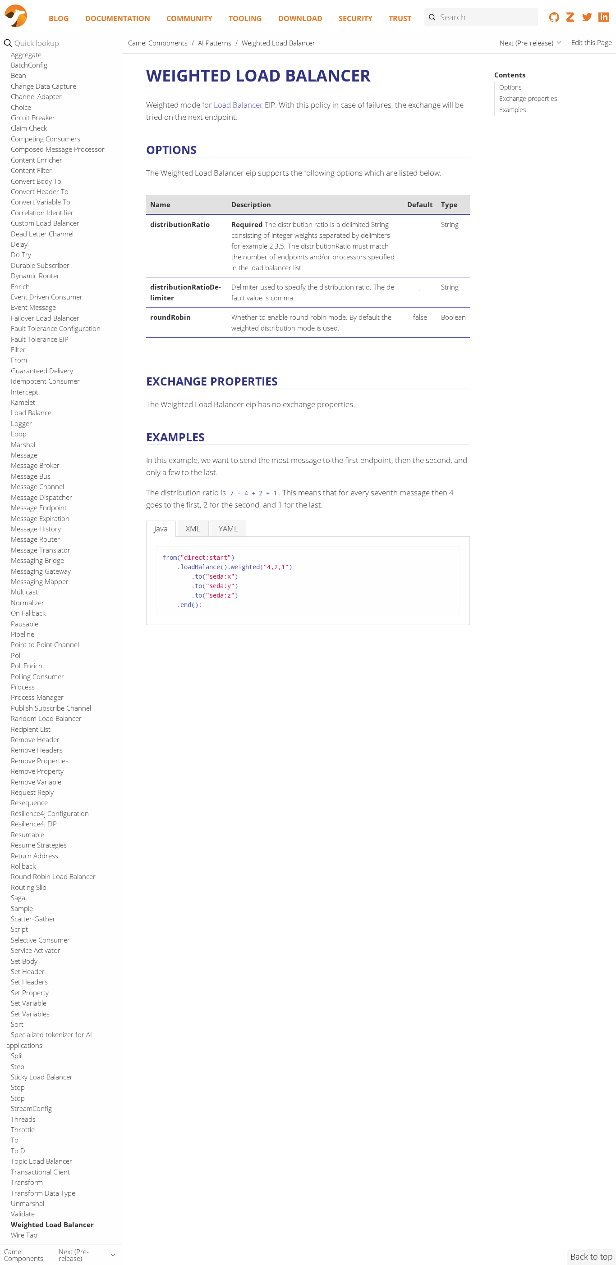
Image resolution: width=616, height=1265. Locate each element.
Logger (21, 423)
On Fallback (28, 613)
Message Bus (31, 476)
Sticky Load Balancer (42, 1077)
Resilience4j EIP (34, 824)
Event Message (33, 308)
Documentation (117, 18)
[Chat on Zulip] (570, 19)
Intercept (24, 392)
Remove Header (35, 739)
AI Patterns (214, 42)
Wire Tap (24, 1235)
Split (17, 1056)
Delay (19, 244)
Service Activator (35, 951)
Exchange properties (528, 99)
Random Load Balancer (46, 719)
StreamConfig (31, 1109)
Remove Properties (40, 761)
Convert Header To (40, 191)
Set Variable (28, 1003)
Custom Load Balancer (45, 223)
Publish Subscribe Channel (51, 708)
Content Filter (31, 171)
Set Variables (30, 1014)
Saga (18, 898)
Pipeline (22, 634)
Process (23, 687)
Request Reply (32, 792)
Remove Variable (36, 782)
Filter (18, 349)
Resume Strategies (39, 845)
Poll (16, 655)
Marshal (23, 444)
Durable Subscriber (40, 265)
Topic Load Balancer (41, 1161)
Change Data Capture (43, 86)
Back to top (591, 1256)
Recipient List (31, 729)
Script (19, 929)
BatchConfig (29, 65)
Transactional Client (40, 1172)
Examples (512, 110)
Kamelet (23, 402)
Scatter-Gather (33, 919)
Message (24, 455)
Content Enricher (36, 160)
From (19, 360)
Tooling (245, 18)
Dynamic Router (35, 276)
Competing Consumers (45, 139)
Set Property (30, 992)
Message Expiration (40, 518)
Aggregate (26, 54)
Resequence (29, 803)
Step (17, 1066)
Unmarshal (27, 1203)
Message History (36, 529)
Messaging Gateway (41, 571)
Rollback (23, 866)
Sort (17, 1024)
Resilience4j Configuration (50, 813)
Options (510, 87)
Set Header (28, 971)
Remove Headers (37, 750)
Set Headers (29, 982)
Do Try (21, 255)
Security (355, 18)
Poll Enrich (26, 666)
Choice (21, 107)
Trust (400, 18)
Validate (23, 1214)
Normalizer (27, 603)
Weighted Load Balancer (52, 1224)
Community (189, 18)
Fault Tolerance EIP (40, 339)
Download (300, 18)
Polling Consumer (37, 676)
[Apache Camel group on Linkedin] (603, 19)
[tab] (161, 528)
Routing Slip (28, 887)
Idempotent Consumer (45, 381)
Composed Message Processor (58, 149)
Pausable (24, 624)
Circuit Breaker (33, 117)
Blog (59, 18)
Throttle (23, 1129)
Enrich (20, 286)
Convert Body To (36, 181)
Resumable (27, 834)
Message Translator (40, 550)
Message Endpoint (39, 508)
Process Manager (37, 698)
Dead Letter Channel (42, 234)
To (14, 1140)
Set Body (24, 961)
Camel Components (158, 42)
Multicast (24, 592)
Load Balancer (238, 105)
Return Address (34, 856)
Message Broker (35, 466)
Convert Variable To (40, 202)
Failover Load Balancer (45, 318)
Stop (18, 1088)
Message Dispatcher (41, 497)
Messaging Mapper (40, 581)
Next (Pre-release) (526, 42)
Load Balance (31, 413)
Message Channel (37, 487)
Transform (27, 1183)
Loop (19, 434)
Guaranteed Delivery (42, 371)
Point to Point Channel (45, 645)
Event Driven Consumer (47, 297)
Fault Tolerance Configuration (56, 329)
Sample (22, 908)
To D (18, 1151)
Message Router (35, 539)
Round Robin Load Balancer (53, 877)
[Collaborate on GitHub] (554, 19)
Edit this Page (591, 42)
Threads (23, 1119)
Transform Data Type (43, 1193)
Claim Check (29, 128)
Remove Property (37, 771)
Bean (18, 76)
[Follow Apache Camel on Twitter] (587, 19)
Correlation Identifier (42, 213)
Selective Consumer (40, 940)
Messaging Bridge (37, 561)
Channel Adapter (36, 97)
